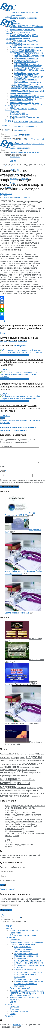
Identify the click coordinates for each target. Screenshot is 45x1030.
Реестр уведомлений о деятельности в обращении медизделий (27, 99)
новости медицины (15, 785)
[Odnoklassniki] (22, 306)
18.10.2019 (5, 195)
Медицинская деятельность (26, 84)
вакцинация (31, 760)
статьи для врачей (34, 793)
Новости (8, 33)
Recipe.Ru (17, 855)
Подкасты (34, 757)
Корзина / (6, 194)
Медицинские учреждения (26, 44)
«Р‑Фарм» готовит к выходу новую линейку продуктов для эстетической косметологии (20, 408)
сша (2, 796)
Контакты (9, 121)
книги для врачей (18, 769)
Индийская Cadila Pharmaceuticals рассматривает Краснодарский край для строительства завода (23, 826)
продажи (40, 788)
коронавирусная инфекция (13, 775)
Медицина (14, 112)
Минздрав (15, 758)
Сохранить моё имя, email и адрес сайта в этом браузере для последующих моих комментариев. (22, 481)
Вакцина (41, 754)
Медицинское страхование (26, 59)
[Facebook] (22, 298)
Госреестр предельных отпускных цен (26, 47)
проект (2, 791)
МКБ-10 (13, 161)
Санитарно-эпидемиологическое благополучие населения (28, 87)
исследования (25, 767)
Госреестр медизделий (20, 93)
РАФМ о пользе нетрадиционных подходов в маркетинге (19, 428)
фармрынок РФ (35, 796)
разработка (10, 790)
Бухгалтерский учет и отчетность (28, 68)
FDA (11, 754)
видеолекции (31, 763)
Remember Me (9, 880)
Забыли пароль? (7, 889)
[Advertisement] (19, 15)
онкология (21, 787)
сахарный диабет (15, 793)
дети (1, 767)
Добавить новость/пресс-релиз (23, 34)
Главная (8, 31)
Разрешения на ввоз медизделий (24, 152)
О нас (7, 840)
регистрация (23, 791)
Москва (22, 758)
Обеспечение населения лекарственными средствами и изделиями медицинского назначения (28, 78)
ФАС (24, 760)
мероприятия (10, 779)
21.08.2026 (5, 370)
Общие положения (22, 52)
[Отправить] (22, 318)
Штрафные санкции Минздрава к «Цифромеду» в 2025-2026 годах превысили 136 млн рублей (24, 833)
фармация (25, 795)
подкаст (33, 788)
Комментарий (6, 446)
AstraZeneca (4, 754)
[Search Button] (21, 134)
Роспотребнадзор (17, 760)
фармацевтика (11, 795)
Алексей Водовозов (28, 754)
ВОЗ (36, 754)
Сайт (2, 475)
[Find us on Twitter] (1, 851)
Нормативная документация (22, 29)
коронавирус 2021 (32, 772)
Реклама (8, 842)
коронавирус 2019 (11, 772)
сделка (23, 793)
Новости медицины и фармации (24, 25)
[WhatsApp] (22, 310)
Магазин (8, 105)
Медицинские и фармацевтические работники (27, 64)
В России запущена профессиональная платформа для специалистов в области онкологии (22, 386)
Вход (2, 914)
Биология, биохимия (19, 116)
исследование (11, 767)
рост (30, 791)
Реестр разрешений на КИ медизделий (27, 139)
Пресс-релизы (16, 30)
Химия (12, 119)
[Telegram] (22, 314)
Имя (2, 466)
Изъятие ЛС (15, 157)
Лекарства (5, 757)
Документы (10, 42)
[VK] (22, 302)
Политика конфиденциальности (19, 844)
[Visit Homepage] (8, 11)
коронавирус (32, 770)
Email (3, 471)
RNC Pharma (17, 754)
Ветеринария (20, 130)
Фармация (14, 114)
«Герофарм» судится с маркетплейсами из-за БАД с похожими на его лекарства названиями (21, 362)
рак (16, 791)
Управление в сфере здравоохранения (23, 55)
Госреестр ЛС (16, 43)
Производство (6, 760)
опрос (29, 788)
